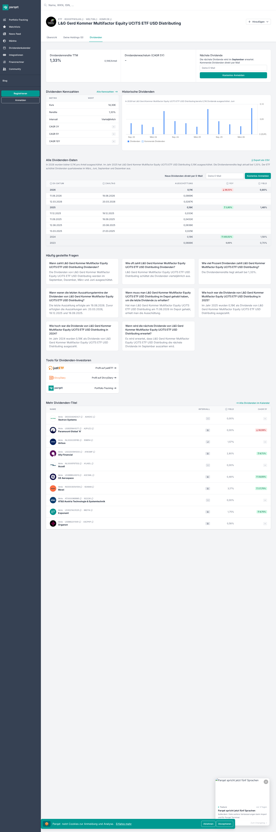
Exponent (63, 513)
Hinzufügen (258, 21)
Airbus (61, 443)
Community (15, 69)
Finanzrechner (16, 62)
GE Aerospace (66, 478)
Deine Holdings (73, 37)
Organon (63, 524)
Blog (5, 80)
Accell (61, 466)
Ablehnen (208, 823)
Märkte (12, 40)
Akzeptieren (224, 823)
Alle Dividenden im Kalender (254, 403)
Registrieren (20, 93)
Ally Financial (65, 454)
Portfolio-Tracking (18, 19)
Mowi (61, 489)
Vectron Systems (67, 419)
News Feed (15, 33)
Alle (105, 91)
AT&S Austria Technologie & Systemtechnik (81, 501)
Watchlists (14, 26)
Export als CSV (261, 160)
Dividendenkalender (19, 47)
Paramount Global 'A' (69, 431)
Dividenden (96, 37)
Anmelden (20, 100)
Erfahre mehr (124, 823)
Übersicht (52, 37)
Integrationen (16, 55)
